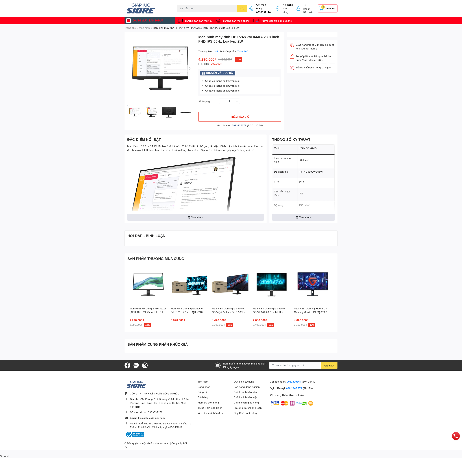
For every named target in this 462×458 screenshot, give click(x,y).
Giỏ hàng (203, 397)
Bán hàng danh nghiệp (247, 386)
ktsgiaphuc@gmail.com (151, 417)
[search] (242, 8)
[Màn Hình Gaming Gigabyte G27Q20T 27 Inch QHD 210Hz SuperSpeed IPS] (189, 284)
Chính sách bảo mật (245, 397)
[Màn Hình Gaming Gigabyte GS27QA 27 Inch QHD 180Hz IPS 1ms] (231, 284)
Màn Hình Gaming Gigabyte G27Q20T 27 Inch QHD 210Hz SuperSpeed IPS (188, 312)
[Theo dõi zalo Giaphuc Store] (136, 364)
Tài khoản (306, 6)
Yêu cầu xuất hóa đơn (210, 412)
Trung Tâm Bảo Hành (210, 407)
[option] (160, 68)
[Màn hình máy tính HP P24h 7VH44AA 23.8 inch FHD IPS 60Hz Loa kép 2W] (160, 68)
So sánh (4, 456)
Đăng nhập (308, 12)
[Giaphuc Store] (147, 8)
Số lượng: (204, 101)
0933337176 (263, 12)
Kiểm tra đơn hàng (208, 402)
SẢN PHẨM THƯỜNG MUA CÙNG (155, 258)
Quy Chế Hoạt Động (245, 412)
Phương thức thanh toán (248, 407)
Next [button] (190, 68)
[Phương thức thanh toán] (292, 402)
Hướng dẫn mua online (236, 20)
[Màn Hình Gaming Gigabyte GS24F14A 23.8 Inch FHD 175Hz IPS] (271, 284)
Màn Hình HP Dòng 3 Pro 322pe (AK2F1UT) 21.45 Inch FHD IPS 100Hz (148, 312)
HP (217, 51)
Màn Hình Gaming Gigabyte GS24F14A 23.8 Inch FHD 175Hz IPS (269, 312)
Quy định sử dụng (244, 381)
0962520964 (294, 381)
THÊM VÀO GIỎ (239, 116)
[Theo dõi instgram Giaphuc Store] (145, 364)
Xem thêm (197, 217)
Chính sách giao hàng (246, 402)
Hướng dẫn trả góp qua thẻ (276, 20)
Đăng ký (329, 365)
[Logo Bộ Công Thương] (134, 434)
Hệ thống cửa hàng (288, 8)
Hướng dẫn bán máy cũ (198, 20)
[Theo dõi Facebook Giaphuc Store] (127, 364)
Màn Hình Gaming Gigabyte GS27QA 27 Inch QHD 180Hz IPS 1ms (228, 312)
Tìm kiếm (203, 381)
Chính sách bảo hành (246, 392)
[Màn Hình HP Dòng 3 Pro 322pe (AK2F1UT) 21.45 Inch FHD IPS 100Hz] (148, 284)
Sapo (127, 447)
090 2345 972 (294, 388)
